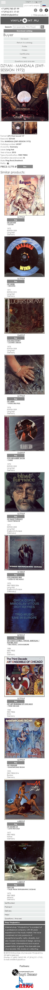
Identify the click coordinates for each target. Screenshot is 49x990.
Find (42, 27)
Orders (24, 50)
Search (8, 27)
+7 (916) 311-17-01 (10, 11)
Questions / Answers (13, 918)
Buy (24, 166)
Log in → (29, 2)
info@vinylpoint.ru (9, 15)
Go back (24, 39)
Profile (24, 46)
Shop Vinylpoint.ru (12, 922)
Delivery (8, 911)
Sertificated (10, 903)
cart (40, 2)
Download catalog (24, 31)
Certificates (24, 54)
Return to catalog (24, 42)
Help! (7, 914)
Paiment (8, 907)
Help (24, 57)
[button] (46, 75)
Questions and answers (24, 61)
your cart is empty (31, 5)
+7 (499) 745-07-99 (10, 8)
